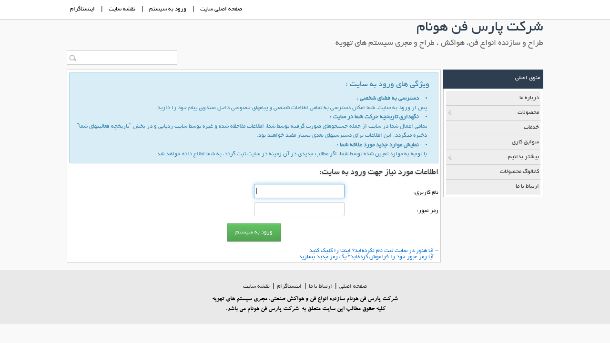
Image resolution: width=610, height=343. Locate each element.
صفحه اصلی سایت (221, 9)
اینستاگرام (82, 9)
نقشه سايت (122, 9)
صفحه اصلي (353, 286)
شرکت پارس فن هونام (480, 28)
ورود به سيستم (167, 9)
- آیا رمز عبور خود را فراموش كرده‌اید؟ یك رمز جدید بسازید (368, 257)
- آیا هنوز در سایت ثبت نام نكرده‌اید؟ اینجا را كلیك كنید (373, 251)
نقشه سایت (256, 286)
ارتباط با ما (320, 286)
